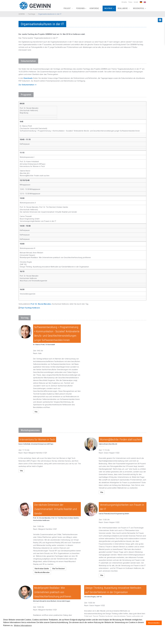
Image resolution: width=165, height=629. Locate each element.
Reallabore (123, 8)
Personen (80, 8)
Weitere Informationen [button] (23, 625)
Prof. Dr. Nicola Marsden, (41, 304)
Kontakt (136, 2)
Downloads (28, 78)
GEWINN (22, 14)
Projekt (67, 8)
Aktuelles (124, 2)
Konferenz (94, 8)
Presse (130, 2)
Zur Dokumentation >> (27, 85)
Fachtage (108, 8)
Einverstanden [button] (154, 623)
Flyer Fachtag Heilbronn (30, 308)
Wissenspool (139, 8)
